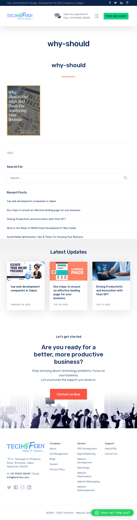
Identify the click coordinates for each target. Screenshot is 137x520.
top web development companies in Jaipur (31, 201)
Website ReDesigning (88, 481)
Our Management (59, 453)
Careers (54, 464)
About (53, 448)
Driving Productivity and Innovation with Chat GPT (36, 219)
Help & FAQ (110, 448)
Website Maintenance (84, 475)
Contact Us (111, 453)
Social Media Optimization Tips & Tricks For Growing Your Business (45, 236)
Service (81, 443)
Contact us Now (68, 394)
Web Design (83, 467)
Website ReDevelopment (86, 488)
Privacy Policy (57, 469)
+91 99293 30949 (20, 473)
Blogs (52, 459)
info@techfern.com (18, 477)
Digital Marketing (86, 453)
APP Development (87, 448)
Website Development (84, 461)
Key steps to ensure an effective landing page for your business (43, 210)
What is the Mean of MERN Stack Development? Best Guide (41, 228)
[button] (112, 512)
